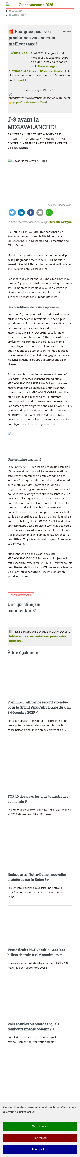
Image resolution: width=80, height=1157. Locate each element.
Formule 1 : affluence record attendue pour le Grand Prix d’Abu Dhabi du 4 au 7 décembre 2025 (39, 707)
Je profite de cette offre (29, 102)
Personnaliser (40, 1149)
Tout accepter (40, 1126)
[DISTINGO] (19, 53)
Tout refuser (40, 1138)
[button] (12, 212)
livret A (21, 80)
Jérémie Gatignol (61, 222)
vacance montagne (21, 595)
